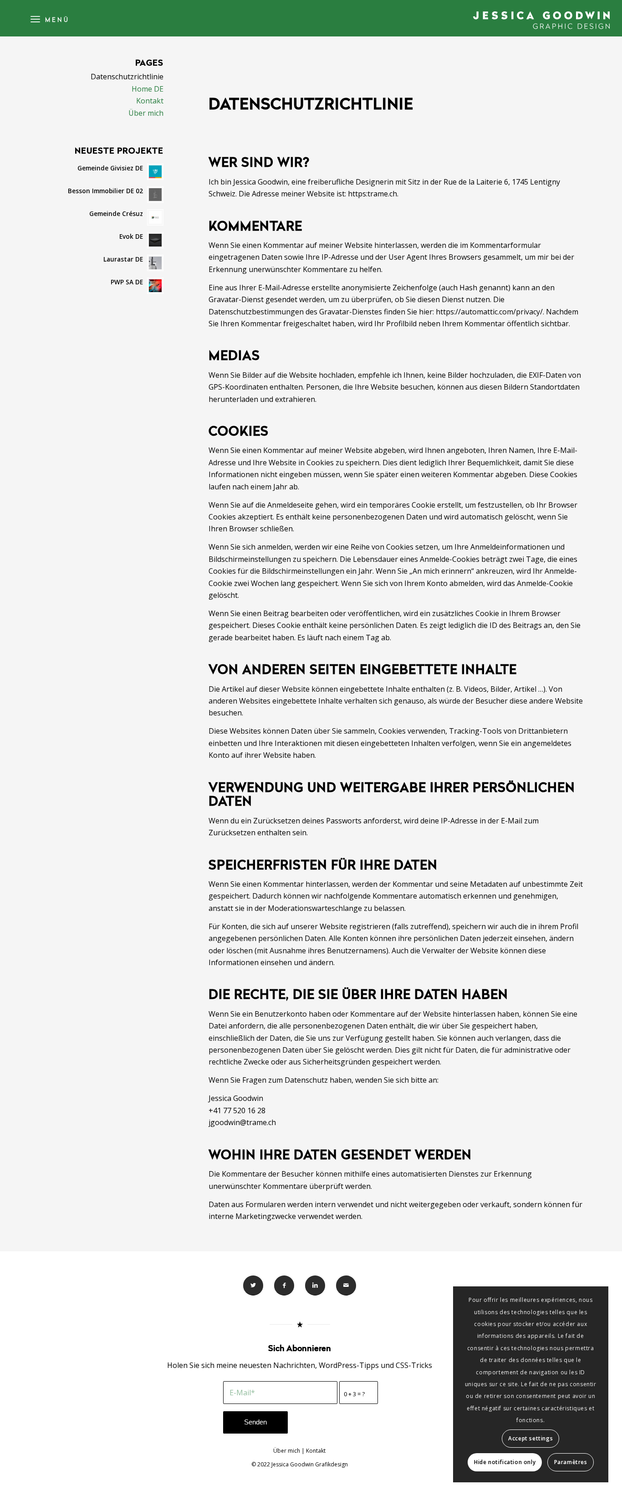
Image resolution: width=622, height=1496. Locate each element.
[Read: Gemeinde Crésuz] (155, 217)
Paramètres (570, 1462)
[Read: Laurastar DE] (155, 263)
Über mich (145, 113)
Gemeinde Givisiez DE (110, 168)
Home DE (147, 89)
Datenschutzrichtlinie (127, 77)
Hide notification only (504, 1462)
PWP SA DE (127, 282)
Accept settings (530, 1438)
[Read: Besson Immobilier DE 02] (155, 194)
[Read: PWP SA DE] (155, 286)
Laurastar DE (123, 259)
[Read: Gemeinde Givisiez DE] (155, 172)
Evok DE (131, 236)
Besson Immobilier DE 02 (105, 190)
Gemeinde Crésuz (116, 213)
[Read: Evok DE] (155, 240)
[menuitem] (49, 18)
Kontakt (149, 101)
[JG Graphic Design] (541, 20)
